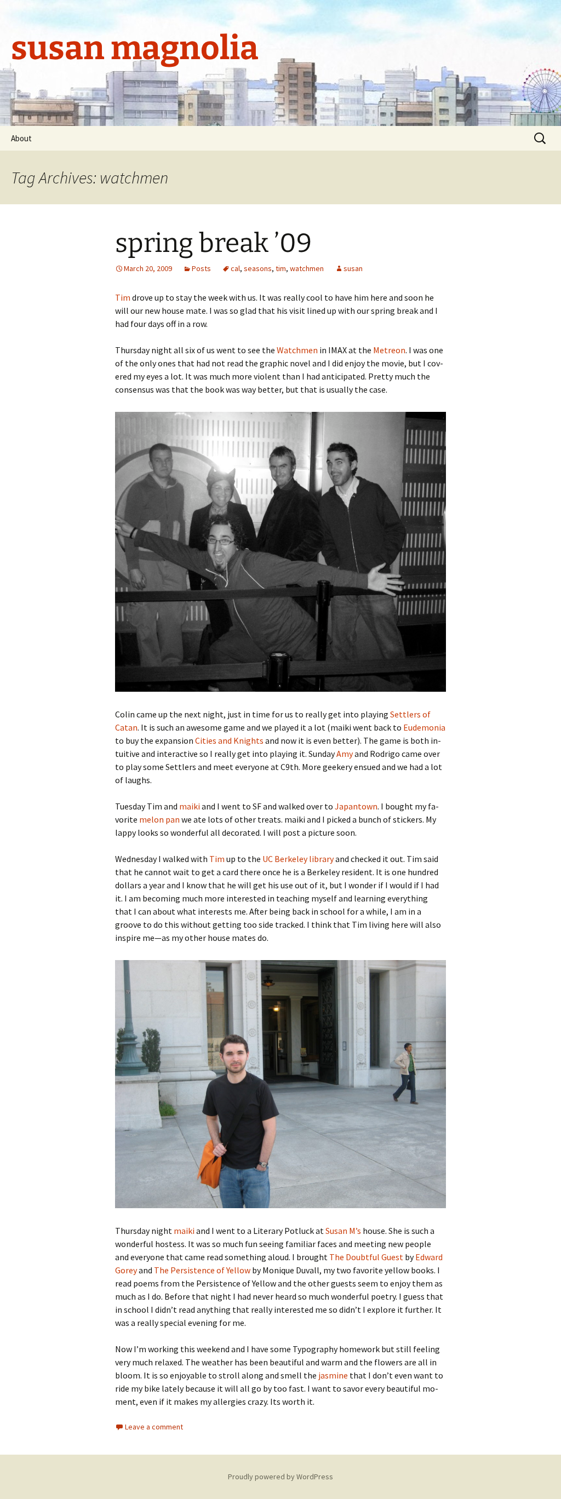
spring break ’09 (213, 243)
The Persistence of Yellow (202, 1270)
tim (281, 268)
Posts (201, 268)
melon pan (159, 819)
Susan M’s (343, 1230)
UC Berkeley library (298, 858)
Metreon (389, 349)
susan (353, 268)
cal (235, 268)
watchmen (307, 268)
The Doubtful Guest (366, 1256)
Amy (344, 753)
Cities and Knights (229, 740)
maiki (189, 806)
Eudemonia (424, 727)
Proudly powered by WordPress (280, 1476)
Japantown (356, 806)
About (21, 138)
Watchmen (297, 349)
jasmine (333, 1375)
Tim (123, 297)
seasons (258, 268)
